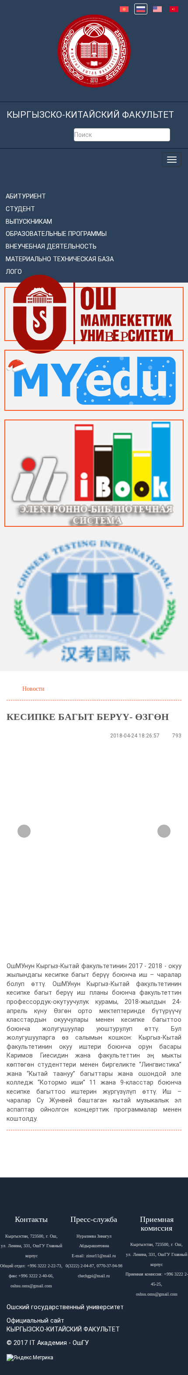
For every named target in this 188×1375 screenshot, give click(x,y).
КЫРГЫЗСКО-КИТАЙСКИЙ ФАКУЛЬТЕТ (90, 114)
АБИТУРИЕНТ (26, 196)
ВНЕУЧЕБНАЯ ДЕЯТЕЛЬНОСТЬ (51, 246)
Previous (24, 831)
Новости (33, 688)
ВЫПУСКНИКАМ (29, 221)
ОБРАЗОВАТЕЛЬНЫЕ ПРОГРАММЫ (56, 234)
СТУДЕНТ (20, 209)
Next (164, 831)
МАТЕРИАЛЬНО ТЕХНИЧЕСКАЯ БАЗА (60, 259)
